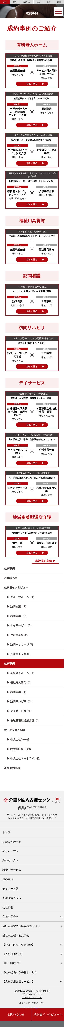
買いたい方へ (10, 860)
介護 (5, 2)
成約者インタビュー (16, 587)
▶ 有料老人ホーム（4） (21, 672)
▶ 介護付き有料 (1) (18, 653)
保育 (38, 2)
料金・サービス (11, 869)
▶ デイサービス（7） (20, 625)
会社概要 (7, 907)
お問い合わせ (16, 1014)
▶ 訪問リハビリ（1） (20, 701)
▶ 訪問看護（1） (17, 691)
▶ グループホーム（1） (21, 596)
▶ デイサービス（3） (20, 710)
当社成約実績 (12, 767)
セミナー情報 (10, 888)
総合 (15, 2)
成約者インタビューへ (48, 1014)
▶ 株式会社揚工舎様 (19, 748)
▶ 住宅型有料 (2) (17, 634)
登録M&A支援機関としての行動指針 (32, 991)
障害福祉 (26, 2)
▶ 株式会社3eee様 (18, 739)
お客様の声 (10, 577)
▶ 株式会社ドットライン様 (23, 758)
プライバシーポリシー (32, 994)
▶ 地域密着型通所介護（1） (24, 720)
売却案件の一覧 (11, 841)
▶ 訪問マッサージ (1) (20, 644)
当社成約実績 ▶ (45, 560)
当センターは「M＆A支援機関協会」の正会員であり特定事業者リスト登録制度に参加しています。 (32, 816)
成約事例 (9, 568)
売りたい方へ (10, 851)
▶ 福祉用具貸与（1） (20, 682)
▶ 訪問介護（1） (17, 606)
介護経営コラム (11, 897)
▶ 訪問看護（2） (17, 615)
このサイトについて (32, 997)
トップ (6, 832)
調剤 (59, 2)
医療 (48, 2)
